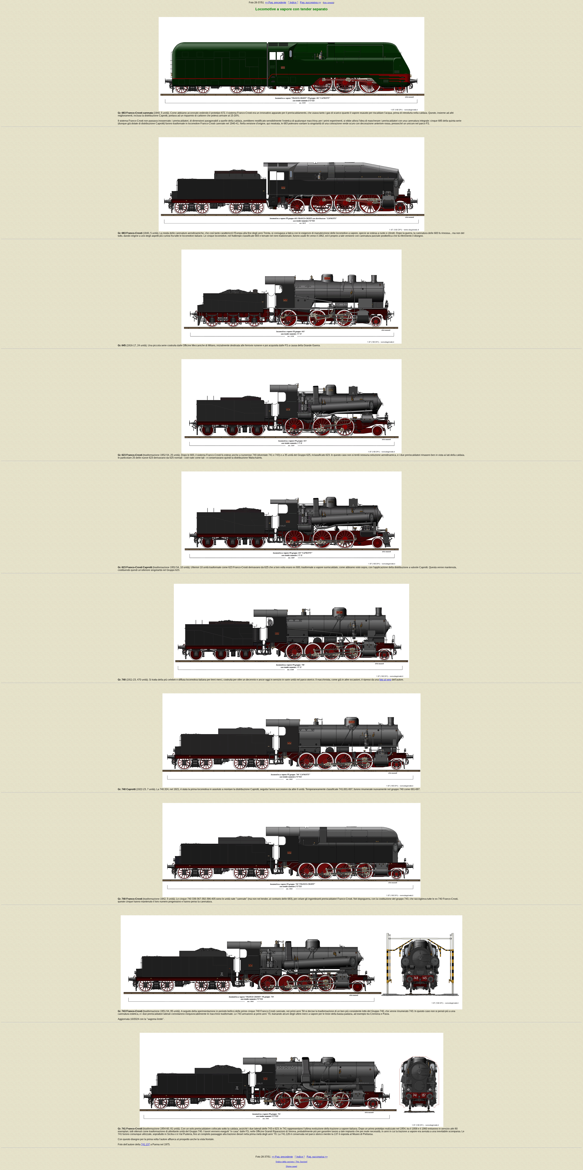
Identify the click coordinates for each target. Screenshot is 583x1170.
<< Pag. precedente (275, 2)
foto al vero (385, 679)
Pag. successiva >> (310, 2)
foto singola (328, 3)
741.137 (145, 1144)
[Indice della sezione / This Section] (291, 1162)
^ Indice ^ (293, 2)
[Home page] (291, 1166)
